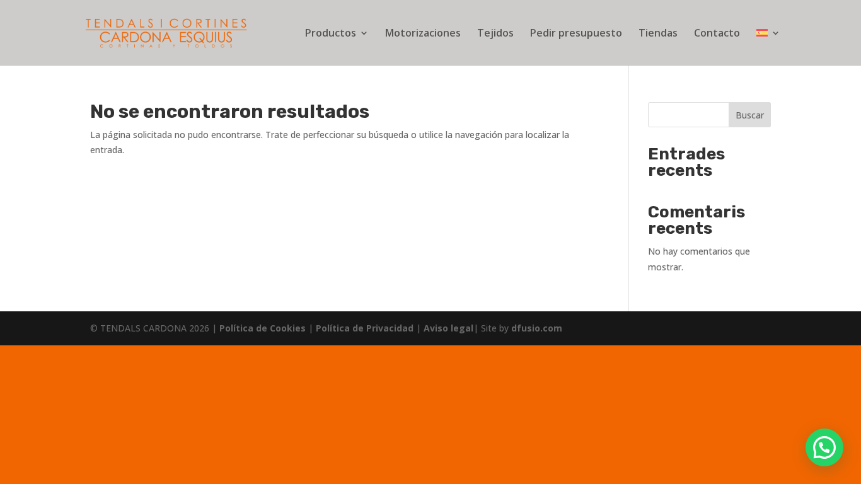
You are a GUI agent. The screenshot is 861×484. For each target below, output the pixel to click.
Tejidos (495, 34)
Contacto (717, 34)
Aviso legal (448, 328)
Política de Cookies (263, 328)
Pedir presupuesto (576, 34)
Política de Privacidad (366, 328)
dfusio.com (536, 328)
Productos (330, 34)
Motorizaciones (423, 34)
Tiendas (658, 34)
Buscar (750, 115)
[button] (824, 447)
